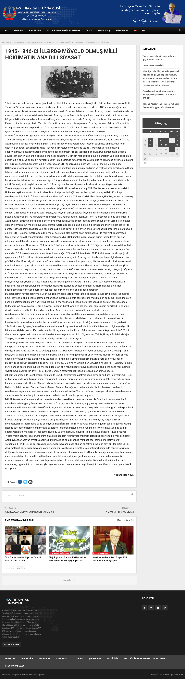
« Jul (144, 163)
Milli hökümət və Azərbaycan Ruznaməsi (145, 658)
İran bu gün (35, 30)
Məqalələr (122, 30)
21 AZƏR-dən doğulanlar (59, 553)
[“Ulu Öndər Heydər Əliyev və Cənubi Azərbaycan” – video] (25, 540)
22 (172, 149)
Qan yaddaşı (103, 30)
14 (166, 145)
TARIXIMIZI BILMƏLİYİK (153, 65)
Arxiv (89, 30)
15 (172, 145)
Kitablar (78, 658)
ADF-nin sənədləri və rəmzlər (63, 30)
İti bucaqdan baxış (100, 553)
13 (161, 145)
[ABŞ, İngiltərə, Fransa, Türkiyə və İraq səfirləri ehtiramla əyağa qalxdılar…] (69, 540)
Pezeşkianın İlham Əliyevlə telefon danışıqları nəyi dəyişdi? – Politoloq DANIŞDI (159, 94)
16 (177, 145)
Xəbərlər (17, 30)
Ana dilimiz (112, 658)
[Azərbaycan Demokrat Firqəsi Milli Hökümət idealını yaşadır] (113, 540)
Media (8, 553)
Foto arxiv (62, 658)
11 (150, 145)
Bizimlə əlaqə (11, 644)
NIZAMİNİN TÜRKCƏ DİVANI (120, 512)
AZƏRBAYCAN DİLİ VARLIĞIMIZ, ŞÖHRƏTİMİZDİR (29, 512)
